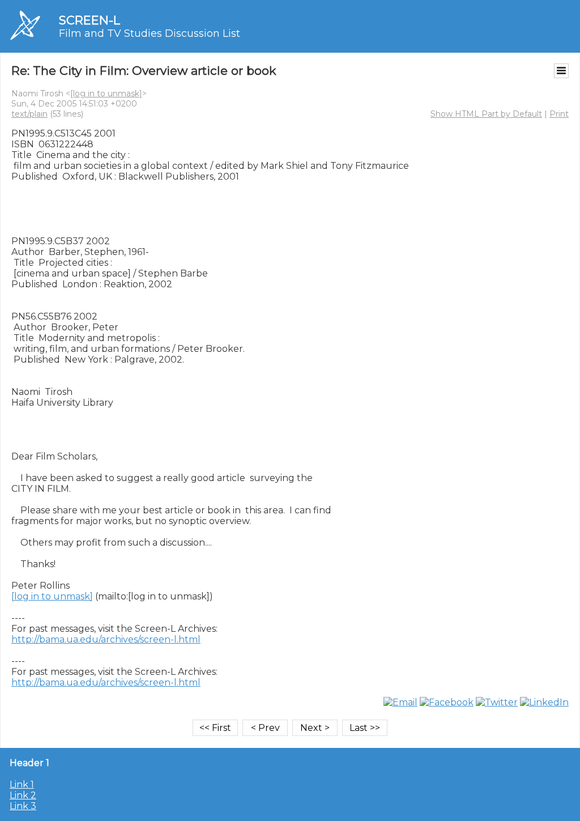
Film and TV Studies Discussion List (149, 33)
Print (559, 114)
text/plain (29, 114)
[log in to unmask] (106, 93)
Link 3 (23, 806)
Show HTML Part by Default (486, 114)
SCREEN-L (89, 20)
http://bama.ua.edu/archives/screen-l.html (106, 639)
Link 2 (23, 795)
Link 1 (22, 784)
